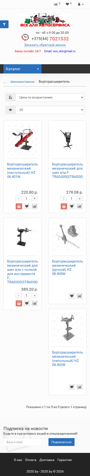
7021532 (50, 39)
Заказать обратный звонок (45, 45)
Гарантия (64, 460)
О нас (18, 460)
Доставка (46, 460)
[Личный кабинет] (80, 4)
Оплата (30, 460)
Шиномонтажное (22, 81)
